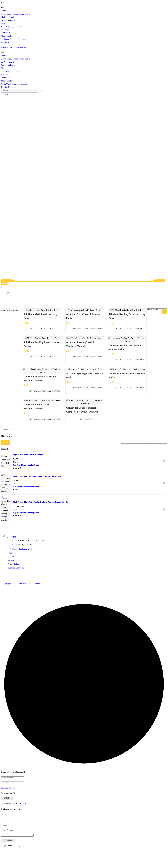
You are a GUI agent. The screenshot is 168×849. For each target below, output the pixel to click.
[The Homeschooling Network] (9, 536)
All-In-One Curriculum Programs (14, 39)
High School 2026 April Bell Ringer (28, 455)
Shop (8, 295)
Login (3, 284)
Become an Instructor (9, 20)
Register (6, 94)
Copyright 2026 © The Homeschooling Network (22, 583)
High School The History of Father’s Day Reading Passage (37, 476)
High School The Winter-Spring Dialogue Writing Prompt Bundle (40, 502)
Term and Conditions (16, 568)
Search (165, 311)
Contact (11, 556)
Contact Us (5, 33)
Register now (21, 803)
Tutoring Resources (8, 42)
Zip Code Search (7, 17)
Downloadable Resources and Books (15, 14)
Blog (3, 23)
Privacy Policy (13, 564)
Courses (4, 11)
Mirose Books (6, 36)
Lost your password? (9, 788)
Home (8, 292)
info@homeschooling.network (20, 549)
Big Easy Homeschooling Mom (26, 465)
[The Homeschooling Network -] (13, 47)
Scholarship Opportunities (11, 26)
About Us (5, 30)
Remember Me (9, 793)
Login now (21, 845)
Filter (5, 442)
